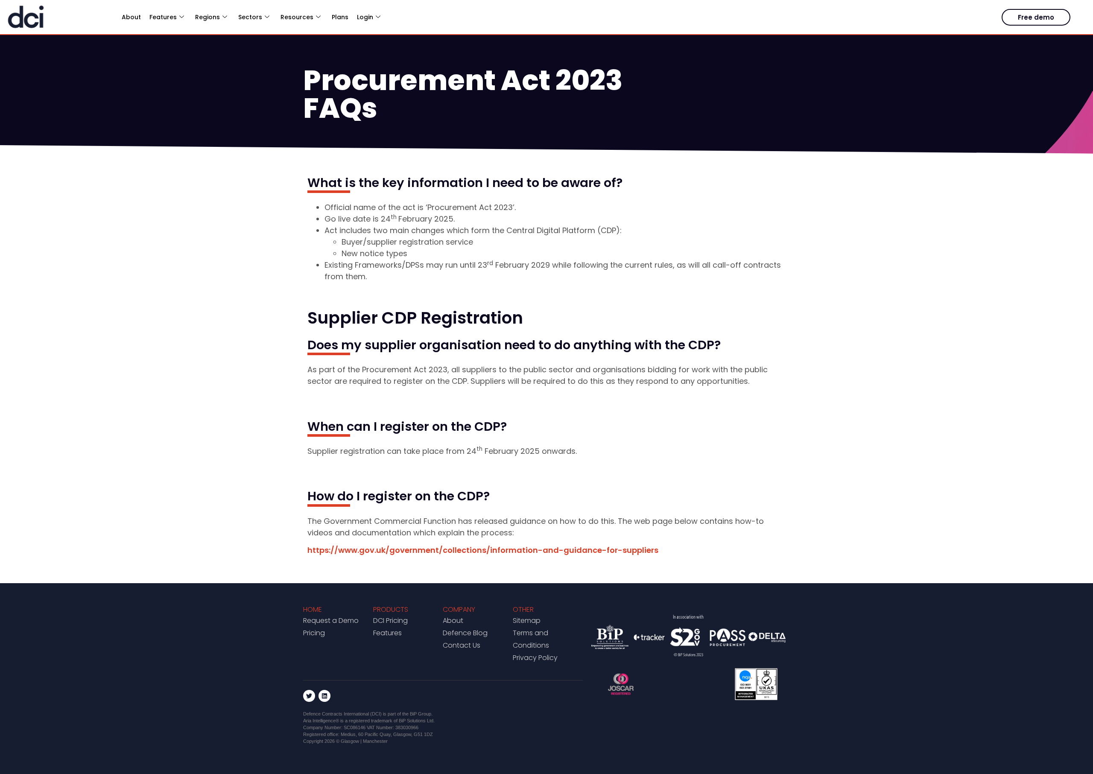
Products (390, 609)
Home (312, 609)
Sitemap (527, 620)
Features (387, 633)
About (131, 17)
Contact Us (461, 645)
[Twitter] (309, 696)
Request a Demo (331, 620)
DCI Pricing (390, 620)
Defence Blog (465, 633)
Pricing (314, 633)
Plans (340, 17)
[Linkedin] (324, 696)
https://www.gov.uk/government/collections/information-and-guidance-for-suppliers (482, 550)
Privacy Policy (535, 658)
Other (523, 609)
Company (459, 609)
